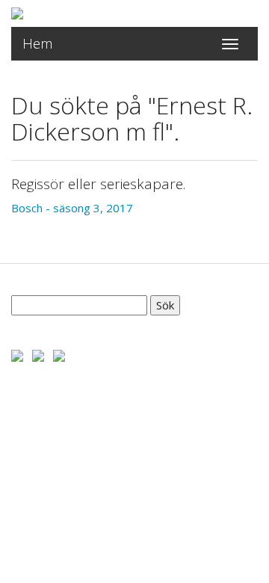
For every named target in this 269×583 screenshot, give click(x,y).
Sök (165, 304)
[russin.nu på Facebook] (17, 354)
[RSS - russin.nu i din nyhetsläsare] (59, 354)
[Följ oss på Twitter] (38, 354)
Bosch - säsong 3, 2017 (72, 207)
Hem (37, 43)
